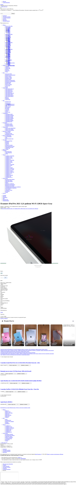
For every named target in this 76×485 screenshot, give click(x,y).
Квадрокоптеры (8, 151)
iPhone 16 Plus (8, 37)
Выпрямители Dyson (9, 134)
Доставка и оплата (6, 16)
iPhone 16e (7, 40)
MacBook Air (7, 104)
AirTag (6, 153)
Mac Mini (7, 108)
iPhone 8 (7, 417)
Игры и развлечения (7, 135)
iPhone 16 (7, 38)
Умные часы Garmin (9, 129)
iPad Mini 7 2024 (8, 78)
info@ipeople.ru (38, 454)
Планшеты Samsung (9, 125)
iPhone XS (7, 413)
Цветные (7, 69)
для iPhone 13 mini (9, 167)
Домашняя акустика (9, 147)
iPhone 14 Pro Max (9, 49)
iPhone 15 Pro (8, 43)
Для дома (5, 139)
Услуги (4, 193)
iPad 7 (6, 419)
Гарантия (5, 15)
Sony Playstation (8, 136)
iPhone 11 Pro (8, 411)
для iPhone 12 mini (9, 170)
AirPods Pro (7, 67)
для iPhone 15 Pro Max (9, 155)
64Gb (9, 58)
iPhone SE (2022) (8, 59)
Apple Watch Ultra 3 (9, 90)
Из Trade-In (7, 63)
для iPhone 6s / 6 (8, 432)
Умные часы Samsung (9, 130)
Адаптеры (7, 109)
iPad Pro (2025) (8, 76)
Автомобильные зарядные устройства (13, 186)
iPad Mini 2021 (8, 82)
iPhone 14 (7, 53)
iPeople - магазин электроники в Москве (55, 454)
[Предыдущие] (3, 335)
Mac (4, 100)
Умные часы (5, 126)
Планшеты (5, 122)
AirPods (4, 65)
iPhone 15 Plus (8, 45)
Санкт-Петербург (6, 2)
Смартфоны (5, 113)
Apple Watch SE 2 (8, 92)
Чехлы (9, 64)
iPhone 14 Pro (8, 50)
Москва (4, 1)
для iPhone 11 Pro (8, 172)
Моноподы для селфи (9, 185)
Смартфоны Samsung (9, 115)
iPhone (4, 25)
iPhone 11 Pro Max (8, 412)
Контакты (5, 19)
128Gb (9, 41)
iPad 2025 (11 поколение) (10, 74)
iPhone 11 (7, 61)
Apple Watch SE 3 (8, 89)
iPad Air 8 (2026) (8, 73)
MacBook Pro (8, 103)
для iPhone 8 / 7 (8, 431)
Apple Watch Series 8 (9, 96)
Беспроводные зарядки (9, 179)
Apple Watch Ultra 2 (9, 94)
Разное (6, 192)
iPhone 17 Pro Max (9, 26)
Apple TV (7, 144)
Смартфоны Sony (8, 121)
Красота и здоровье (7, 131)
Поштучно (7, 70)
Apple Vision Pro (8, 152)
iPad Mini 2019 (8, 420)
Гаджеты (4, 150)
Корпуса (7, 97)
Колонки (7, 143)
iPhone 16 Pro (8, 35)
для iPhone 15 (8, 159)
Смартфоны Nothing (9, 120)
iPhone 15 (7, 46)
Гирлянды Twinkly (9, 145)
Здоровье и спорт (8, 190)
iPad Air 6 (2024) (8, 84)
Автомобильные (8, 438)
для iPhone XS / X (8, 177)
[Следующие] (73, 335)
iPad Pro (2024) (8, 79)
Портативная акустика (9, 146)
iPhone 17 (7, 28)
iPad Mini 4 (7, 423)
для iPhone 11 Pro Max (9, 171)
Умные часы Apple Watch (10, 128)
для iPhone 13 (8, 166)
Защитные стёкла (11, 62)
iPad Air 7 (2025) (8, 77)
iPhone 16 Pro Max (9, 34)
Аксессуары (7, 85)
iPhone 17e (7, 30)
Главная (4, 465)
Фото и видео (5, 149)
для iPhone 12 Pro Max (9, 168)
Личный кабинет (6, 21)
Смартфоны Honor (9, 119)
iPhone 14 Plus (8, 52)
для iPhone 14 (8, 163)
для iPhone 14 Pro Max (9, 160)
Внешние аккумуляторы (10, 184)
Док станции (7, 189)
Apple (1, 312)
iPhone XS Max (8, 415)
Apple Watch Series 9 (9, 95)
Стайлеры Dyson (8, 133)
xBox (6, 137)
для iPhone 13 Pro (8, 165)
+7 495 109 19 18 (3, 442)
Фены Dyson (7, 132)
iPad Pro (6, 422)
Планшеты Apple (8, 123)
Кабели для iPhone (9, 437)
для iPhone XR (8, 176)
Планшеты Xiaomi (9, 124)
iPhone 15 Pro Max (9, 42)
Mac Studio (7, 107)
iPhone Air (7, 31)
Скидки (4, 18)
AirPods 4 (7, 66)
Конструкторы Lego (9, 138)
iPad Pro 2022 (8, 83)
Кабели (6, 110)
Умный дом (7, 148)
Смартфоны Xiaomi (9, 117)
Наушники (7, 191)
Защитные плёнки (9, 181)
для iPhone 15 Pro (8, 156)
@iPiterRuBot (23, 458)
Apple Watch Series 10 (9, 93)
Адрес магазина (6, 466)
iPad (4, 72)
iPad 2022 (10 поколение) (10, 81)
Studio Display (8, 106)
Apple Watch (5, 87)
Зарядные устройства (9, 183)
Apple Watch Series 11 (9, 88)
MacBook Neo (8, 101)
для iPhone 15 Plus (8, 157)
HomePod (7, 141)
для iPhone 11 (8, 174)
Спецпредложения (6, 17)
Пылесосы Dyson (8, 140)
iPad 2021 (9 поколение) (10, 80)
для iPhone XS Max (9, 175)
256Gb (9, 32)
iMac (6, 105)
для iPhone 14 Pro (8, 161)
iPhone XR (7, 416)
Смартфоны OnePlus (9, 118)
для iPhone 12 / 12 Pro (9, 169)
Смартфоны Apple (9, 114)
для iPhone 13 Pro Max (9, 164)
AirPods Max (7, 68)
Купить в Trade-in (4, 318)
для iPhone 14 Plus (8, 162)
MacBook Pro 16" (11, 105)
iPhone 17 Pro (8, 27)
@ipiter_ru (20, 457)
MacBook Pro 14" (11, 104)
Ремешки (7, 98)
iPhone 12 (7, 57)
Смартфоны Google (9, 116)
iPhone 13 (7, 56)
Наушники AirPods (9, 434)
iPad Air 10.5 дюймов (9, 421)
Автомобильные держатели (10, 187)
